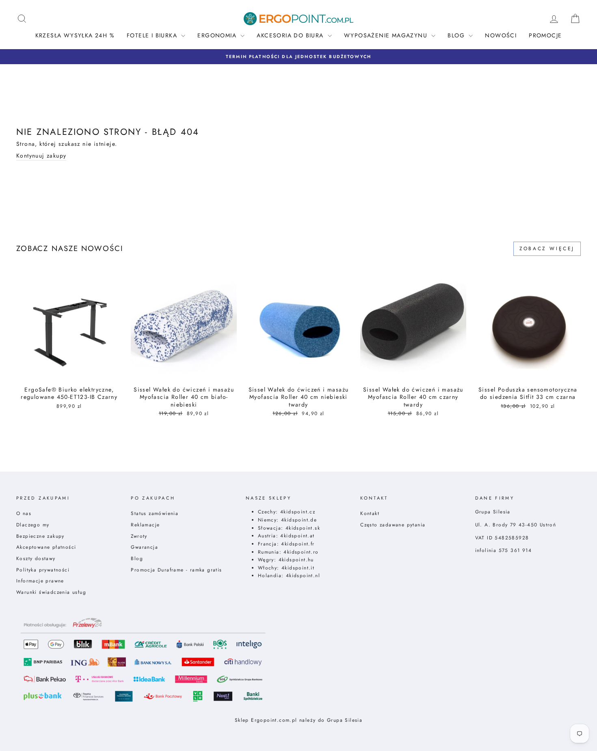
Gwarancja (144, 546)
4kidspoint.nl (303, 575)
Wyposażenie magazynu (386, 35)
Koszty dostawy (36, 558)
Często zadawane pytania (392, 524)
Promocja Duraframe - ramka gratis (176, 569)
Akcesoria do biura (291, 35)
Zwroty (139, 535)
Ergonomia (217, 35)
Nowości (501, 35)
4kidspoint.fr (297, 543)
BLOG (457, 35)
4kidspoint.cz (297, 511)
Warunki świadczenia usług (51, 592)
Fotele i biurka (153, 35)
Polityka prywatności (42, 569)
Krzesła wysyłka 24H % (75, 35)
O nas (23, 513)
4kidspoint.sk (303, 527)
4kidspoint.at (297, 535)
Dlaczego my (32, 524)
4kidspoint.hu (296, 559)
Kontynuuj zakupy (41, 156)
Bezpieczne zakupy (40, 535)
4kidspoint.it (297, 567)
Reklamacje (145, 524)
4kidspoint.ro (300, 551)
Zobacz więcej (547, 248)
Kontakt (369, 513)
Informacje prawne (40, 580)
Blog (137, 558)
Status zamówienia (154, 513)
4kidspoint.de (299, 519)
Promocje (545, 35)
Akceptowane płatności (46, 546)
